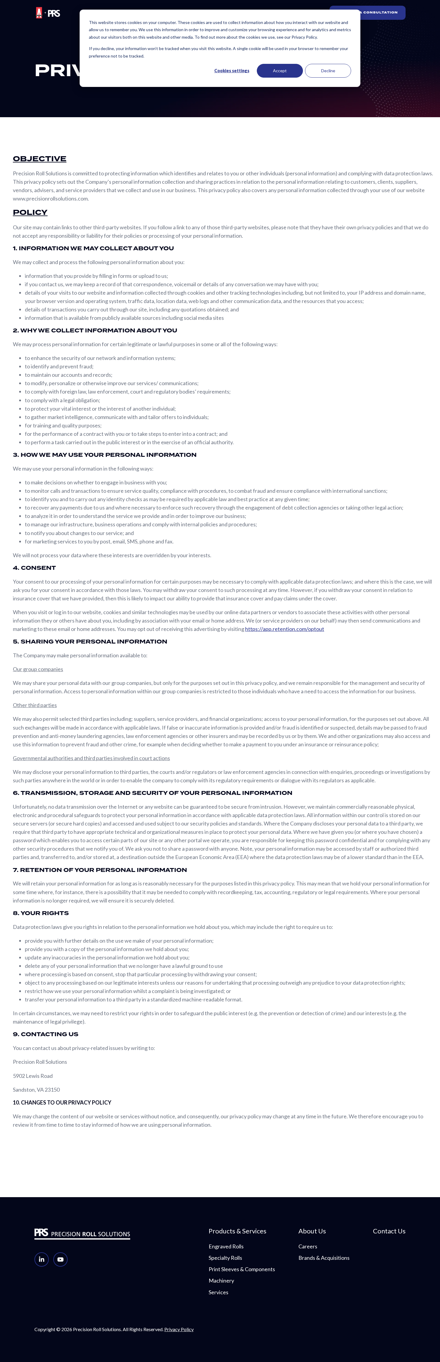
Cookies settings (231, 70)
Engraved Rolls (226, 1246)
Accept (280, 70)
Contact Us (389, 1231)
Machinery (221, 1280)
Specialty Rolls (225, 1257)
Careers (307, 1246)
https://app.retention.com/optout (284, 629)
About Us (312, 1231)
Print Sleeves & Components (242, 1269)
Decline (328, 70)
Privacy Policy (179, 1329)
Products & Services (237, 1231)
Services (218, 1292)
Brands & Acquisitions (324, 1257)
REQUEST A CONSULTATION (367, 12)
